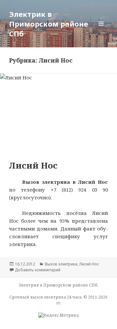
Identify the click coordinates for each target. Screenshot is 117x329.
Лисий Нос (33, 165)
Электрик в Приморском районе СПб (48, 23)
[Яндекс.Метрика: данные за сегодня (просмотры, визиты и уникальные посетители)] (58, 315)
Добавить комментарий (37, 270)
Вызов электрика (61, 264)
